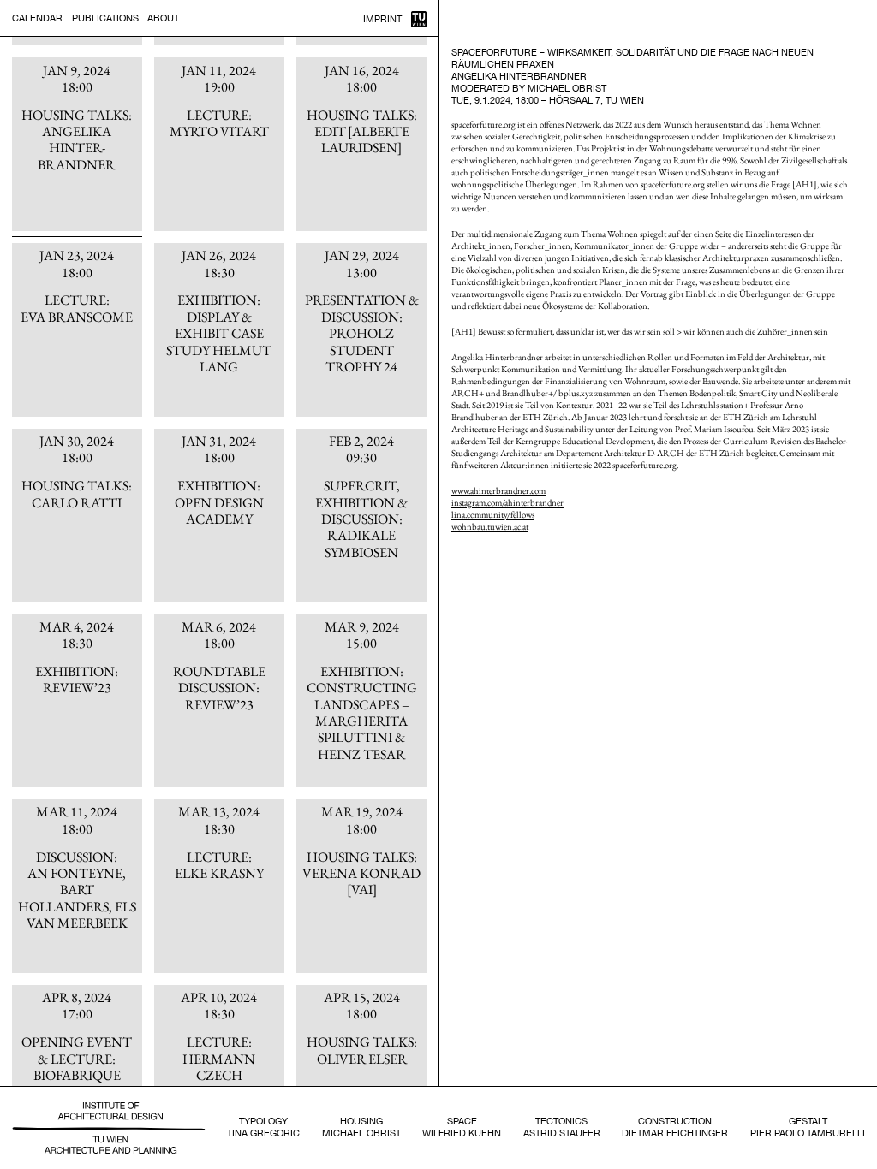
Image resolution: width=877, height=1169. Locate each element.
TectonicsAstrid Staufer (561, 1127)
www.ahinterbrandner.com (498, 490)
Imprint (382, 19)
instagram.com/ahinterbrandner (507, 502)
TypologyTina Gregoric (263, 1127)
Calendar (37, 18)
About (163, 18)
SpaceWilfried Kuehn (461, 1127)
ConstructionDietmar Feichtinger (675, 1127)
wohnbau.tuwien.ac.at (489, 526)
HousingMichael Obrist (361, 1127)
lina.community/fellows (492, 514)
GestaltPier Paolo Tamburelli (807, 1127)
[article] (77, 144)
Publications (105, 18)
